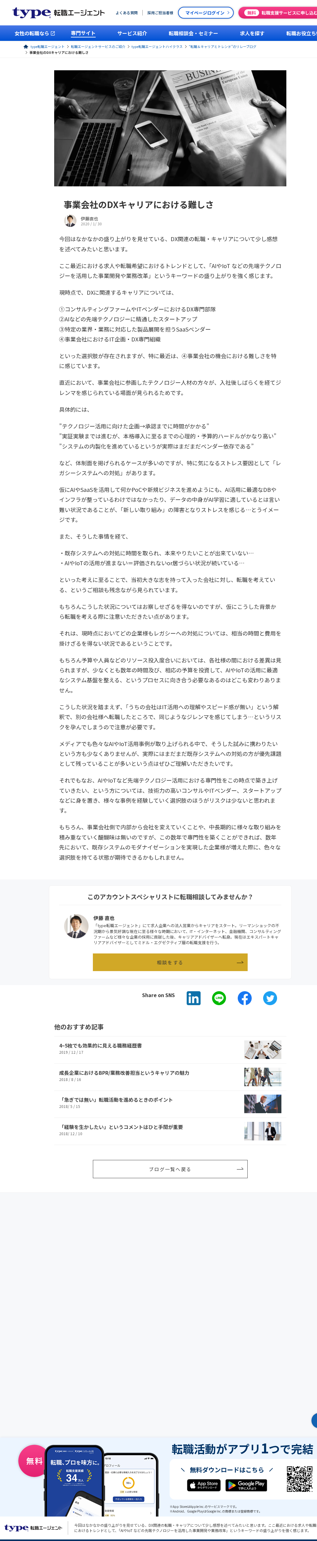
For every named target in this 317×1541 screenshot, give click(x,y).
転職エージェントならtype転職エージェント (33, 1528)
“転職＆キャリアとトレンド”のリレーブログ (222, 46)
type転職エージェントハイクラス (157, 46)
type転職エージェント (48, 46)
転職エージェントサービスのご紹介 (98, 46)
